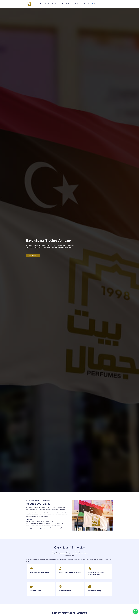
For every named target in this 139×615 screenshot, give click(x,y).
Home (41, 4)
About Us (47, 4)
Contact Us (87, 4)
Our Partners (69, 4)
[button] (98, 4)
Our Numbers (78, 4)
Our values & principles (58, 4)
